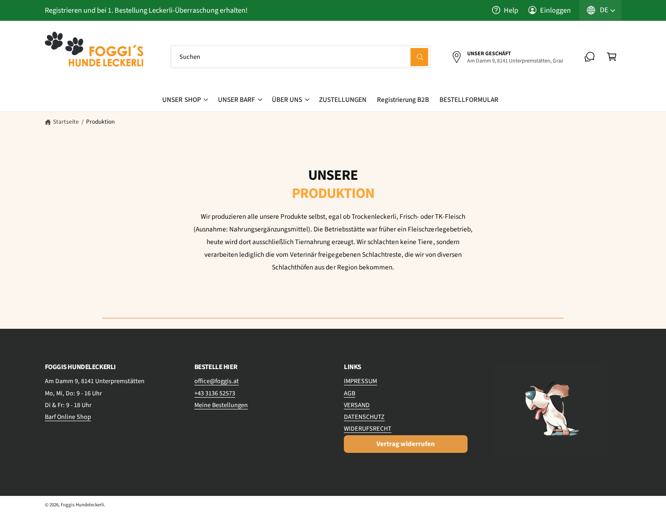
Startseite (66, 121)
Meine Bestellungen (221, 405)
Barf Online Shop (68, 417)
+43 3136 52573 (214, 393)
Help (511, 10)
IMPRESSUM (360, 381)
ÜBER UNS (287, 100)
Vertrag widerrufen (405, 444)
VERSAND (357, 405)
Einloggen (555, 10)
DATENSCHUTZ (364, 417)
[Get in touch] (590, 57)
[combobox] (301, 57)
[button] (612, 57)
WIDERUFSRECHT (367, 428)
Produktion (100, 121)
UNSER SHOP (181, 100)
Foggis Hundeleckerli (82, 504)
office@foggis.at (216, 381)
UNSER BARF (236, 100)
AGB (349, 393)
